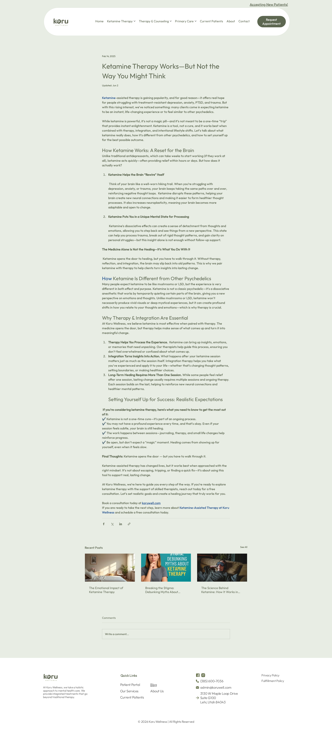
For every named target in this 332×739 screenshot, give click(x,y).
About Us (157, 691)
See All (243, 547)
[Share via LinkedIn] (120, 524)
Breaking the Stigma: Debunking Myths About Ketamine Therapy (161, 590)
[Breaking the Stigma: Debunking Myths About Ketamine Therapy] (166, 568)
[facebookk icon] (198, 675)
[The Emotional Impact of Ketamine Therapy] (110, 568)
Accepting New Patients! (269, 4)
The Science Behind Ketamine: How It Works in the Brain (219, 590)
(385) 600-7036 (211, 681)
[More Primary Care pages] (195, 21)
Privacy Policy (270, 675)
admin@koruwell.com (215, 687)
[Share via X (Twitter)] (112, 524)
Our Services (129, 691)
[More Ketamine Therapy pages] (134, 21)
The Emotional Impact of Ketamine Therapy (106, 590)
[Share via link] (129, 524)
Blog (153, 684)
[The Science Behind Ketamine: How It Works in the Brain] (222, 568)
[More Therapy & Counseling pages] (171, 21)
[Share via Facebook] (103, 524)
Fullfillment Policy (272, 681)
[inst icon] (203, 675)
